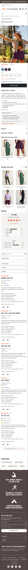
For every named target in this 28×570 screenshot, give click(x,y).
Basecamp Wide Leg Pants (21, 187)
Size (2, 72)
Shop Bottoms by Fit (7, 462)
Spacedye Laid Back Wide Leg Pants (21, 207)
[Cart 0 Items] (23, 9)
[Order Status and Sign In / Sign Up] (20, 9)
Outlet (7, 4)
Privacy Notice (21, 557)
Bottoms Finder (18, 462)
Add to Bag (14, 85)
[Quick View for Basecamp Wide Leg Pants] (7, 148)
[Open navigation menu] (26, 9)
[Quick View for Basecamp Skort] (20, 148)
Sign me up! (14, 530)
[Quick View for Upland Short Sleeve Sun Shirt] (11, 202)
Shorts (17, 16)
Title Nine (3, 4)
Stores (11, 4)
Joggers (22, 466)
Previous (1, 44)
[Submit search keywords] (26, 13)
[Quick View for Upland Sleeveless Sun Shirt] (11, 183)
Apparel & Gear (5, 16)
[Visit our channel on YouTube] (16, 567)
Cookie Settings (24, 559)
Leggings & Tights (12, 466)
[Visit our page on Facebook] (12, 567)
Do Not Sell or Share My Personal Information (10, 559)
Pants (3, 466)
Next (27, 44)
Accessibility (14, 561)
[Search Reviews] (25, 253)
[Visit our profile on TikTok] (20, 567)
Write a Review (14, 223)
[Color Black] (9, 69)
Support (4, 540)
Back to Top (20, 448)
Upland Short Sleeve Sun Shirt (8, 207)
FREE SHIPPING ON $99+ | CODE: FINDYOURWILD (14, 1)
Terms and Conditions (12, 557)
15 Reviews (11, 64)
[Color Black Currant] (6, 69)
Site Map (4, 557)
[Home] (9, 9)
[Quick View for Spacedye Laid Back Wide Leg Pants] (25, 202)
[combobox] (12, 13)
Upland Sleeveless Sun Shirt (8, 187)
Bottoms (11, 16)
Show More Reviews (10, 448)
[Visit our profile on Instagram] (8, 567)
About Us (4, 536)
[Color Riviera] (2, 69)
